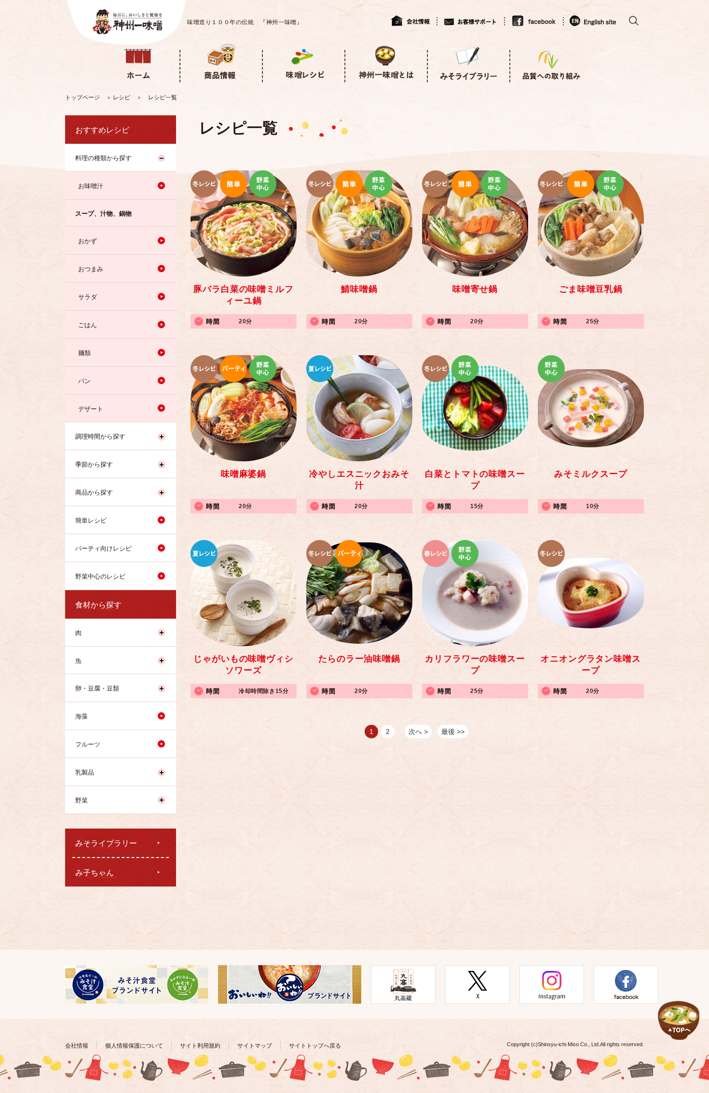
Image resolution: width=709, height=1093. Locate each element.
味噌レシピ (303, 62)
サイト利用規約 (200, 1045)
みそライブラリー (468, 62)
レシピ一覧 (162, 97)
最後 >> (452, 731)
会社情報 (413, 20)
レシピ (121, 97)
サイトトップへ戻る (315, 1045)
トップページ (82, 97)
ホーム (138, 62)
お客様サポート (470, 20)
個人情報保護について (134, 1045)
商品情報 (220, 62)
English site (593, 20)
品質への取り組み (550, 62)
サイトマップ (254, 1045)
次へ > (418, 731)
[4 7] (678, 1009)
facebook (533, 20)
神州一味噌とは (385, 62)
